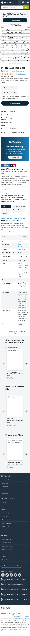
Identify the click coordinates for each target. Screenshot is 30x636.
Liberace (6, 71)
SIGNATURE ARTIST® (7, 546)
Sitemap (4, 556)
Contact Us (5, 516)
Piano (11, 115)
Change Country (5, 610)
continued (21, 305)
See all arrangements (11, 347)
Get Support (5, 493)
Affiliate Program (6, 513)
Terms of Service (6, 523)
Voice (16, 115)
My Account (5, 476)
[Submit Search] (26, 7)
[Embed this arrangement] (2, 165)
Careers (4, 502)
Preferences (5, 486)
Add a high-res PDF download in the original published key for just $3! (16, 97)
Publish (4, 509)
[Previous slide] (3, 364)
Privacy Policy (5, 526)
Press (3, 506)
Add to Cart (16, 103)
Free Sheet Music (6, 553)
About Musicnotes (7, 499)
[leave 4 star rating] (10, 74)
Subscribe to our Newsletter (11, 565)
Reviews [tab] (5, 213)
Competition (5, 559)
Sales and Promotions (7, 549)
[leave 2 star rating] (5, 74)
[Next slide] (26, 364)
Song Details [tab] (6, 210)
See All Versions (8, 92)
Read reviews (22, 74)
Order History (5, 483)
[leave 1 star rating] (2, 74)
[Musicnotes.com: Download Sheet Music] (8, 3)
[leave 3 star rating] (7, 74)
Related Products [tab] (18, 210)
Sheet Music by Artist (7, 539)
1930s (20, 324)
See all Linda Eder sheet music (13, 394)
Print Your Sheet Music (8, 490)
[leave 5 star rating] (13, 74)
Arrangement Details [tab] (19, 206)
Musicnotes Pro (6, 479)
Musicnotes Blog (6, 542)
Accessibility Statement (8, 519)
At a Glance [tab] (5, 206)
